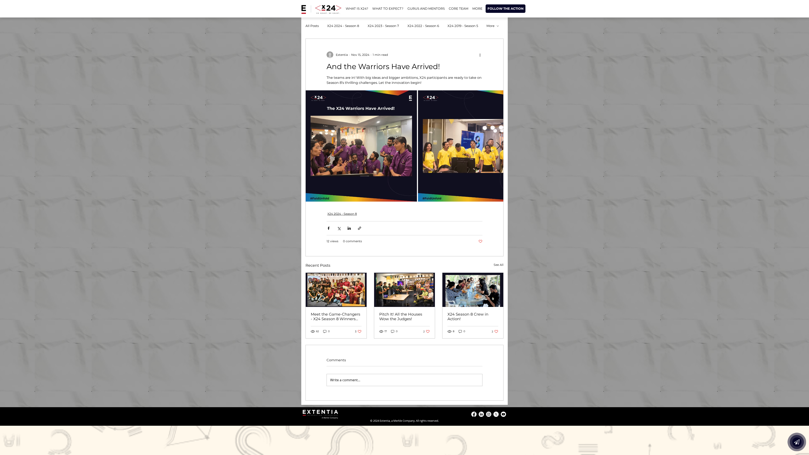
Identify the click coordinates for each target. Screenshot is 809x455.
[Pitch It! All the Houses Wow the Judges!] (404, 290)
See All (499, 265)
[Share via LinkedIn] (349, 228)
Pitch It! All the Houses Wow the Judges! (400, 316)
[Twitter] (496, 414)
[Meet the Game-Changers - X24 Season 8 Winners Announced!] (336, 290)
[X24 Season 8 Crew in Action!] (472, 290)
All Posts (312, 26)
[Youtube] (503, 414)
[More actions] (479, 54)
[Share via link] (360, 228)
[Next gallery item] (498, 146)
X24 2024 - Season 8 (343, 26)
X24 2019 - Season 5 (462, 26)
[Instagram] (488, 414)
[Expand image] (361, 146)
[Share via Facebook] (329, 228)
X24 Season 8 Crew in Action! (467, 316)
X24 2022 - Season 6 (423, 26)
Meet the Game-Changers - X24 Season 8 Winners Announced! (335, 316)
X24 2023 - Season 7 (383, 26)
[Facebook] (474, 414)
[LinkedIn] (481, 414)
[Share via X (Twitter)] (339, 228)
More (490, 26)
